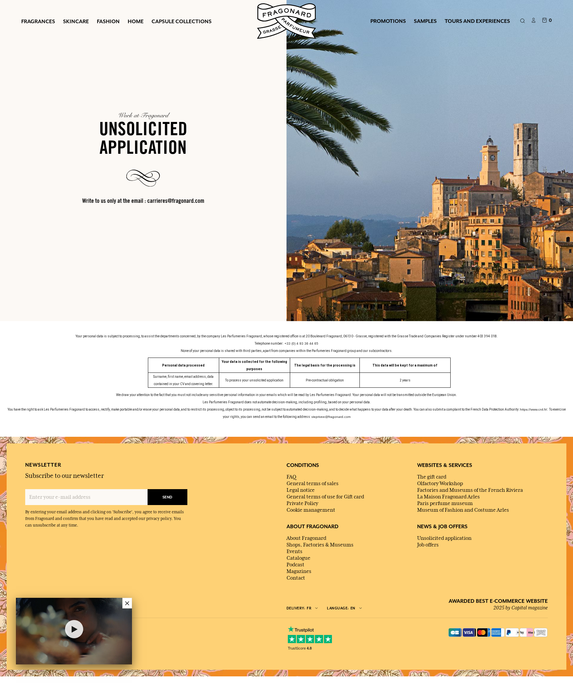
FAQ (291, 477)
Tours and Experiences (477, 21)
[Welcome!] (286, 20)
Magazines (298, 571)
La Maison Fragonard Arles (448, 497)
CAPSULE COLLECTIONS (182, 21)
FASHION (108, 21)
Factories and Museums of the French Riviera (470, 490)
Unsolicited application (444, 538)
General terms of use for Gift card (325, 497)
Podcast (295, 565)
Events (294, 551)
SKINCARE (76, 21)
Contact (295, 578)
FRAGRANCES (38, 21)
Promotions (388, 21)
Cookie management (310, 510)
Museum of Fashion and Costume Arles (463, 510)
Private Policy (302, 503)
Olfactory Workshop (440, 483)
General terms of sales (312, 483)
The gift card (431, 477)
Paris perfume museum (445, 503)
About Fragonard (306, 538)
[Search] (522, 21)
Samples (425, 21)
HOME (136, 21)
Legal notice (300, 490)
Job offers (428, 545)
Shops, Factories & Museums (319, 545)
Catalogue (298, 558)
